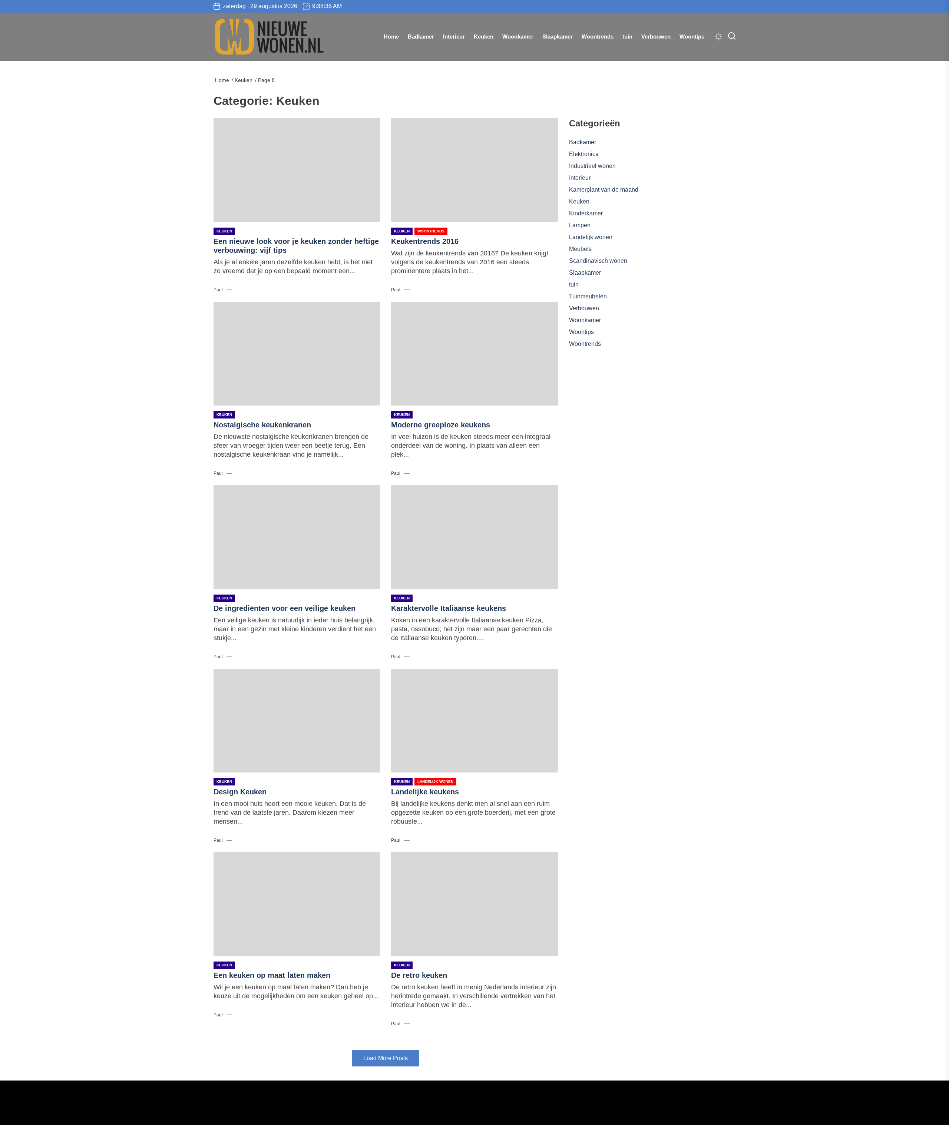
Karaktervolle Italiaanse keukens (448, 608)
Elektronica (584, 154)
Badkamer (421, 36)
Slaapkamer (557, 36)
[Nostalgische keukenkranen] (297, 354)
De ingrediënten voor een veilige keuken (285, 608)
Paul (218, 289)
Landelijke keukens (425, 792)
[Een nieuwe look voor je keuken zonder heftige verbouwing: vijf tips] (297, 170)
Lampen (580, 225)
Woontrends (598, 36)
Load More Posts (385, 1058)
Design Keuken (240, 792)
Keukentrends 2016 (425, 241)
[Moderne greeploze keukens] (474, 354)
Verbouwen (656, 36)
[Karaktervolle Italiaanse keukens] (474, 537)
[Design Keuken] (297, 720)
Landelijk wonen (435, 782)
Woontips (691, 36)
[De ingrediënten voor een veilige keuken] (297, 537)
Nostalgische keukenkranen (262, 425)
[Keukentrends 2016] (474, 170)
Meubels (580, 249)
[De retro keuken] (474, 904)
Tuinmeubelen (588, 296)
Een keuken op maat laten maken (272, 975)
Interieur (454, 36)
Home (391, 36)
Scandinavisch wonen (598, 261)
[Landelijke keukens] (474, 720)
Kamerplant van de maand (603, 189)
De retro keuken (419, 975)
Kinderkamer (586, 213)
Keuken (483, 36)
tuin (627, 36)
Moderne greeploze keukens (440, 425)
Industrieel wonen (592, 166)
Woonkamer (517, 36)
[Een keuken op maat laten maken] (297, 904)
